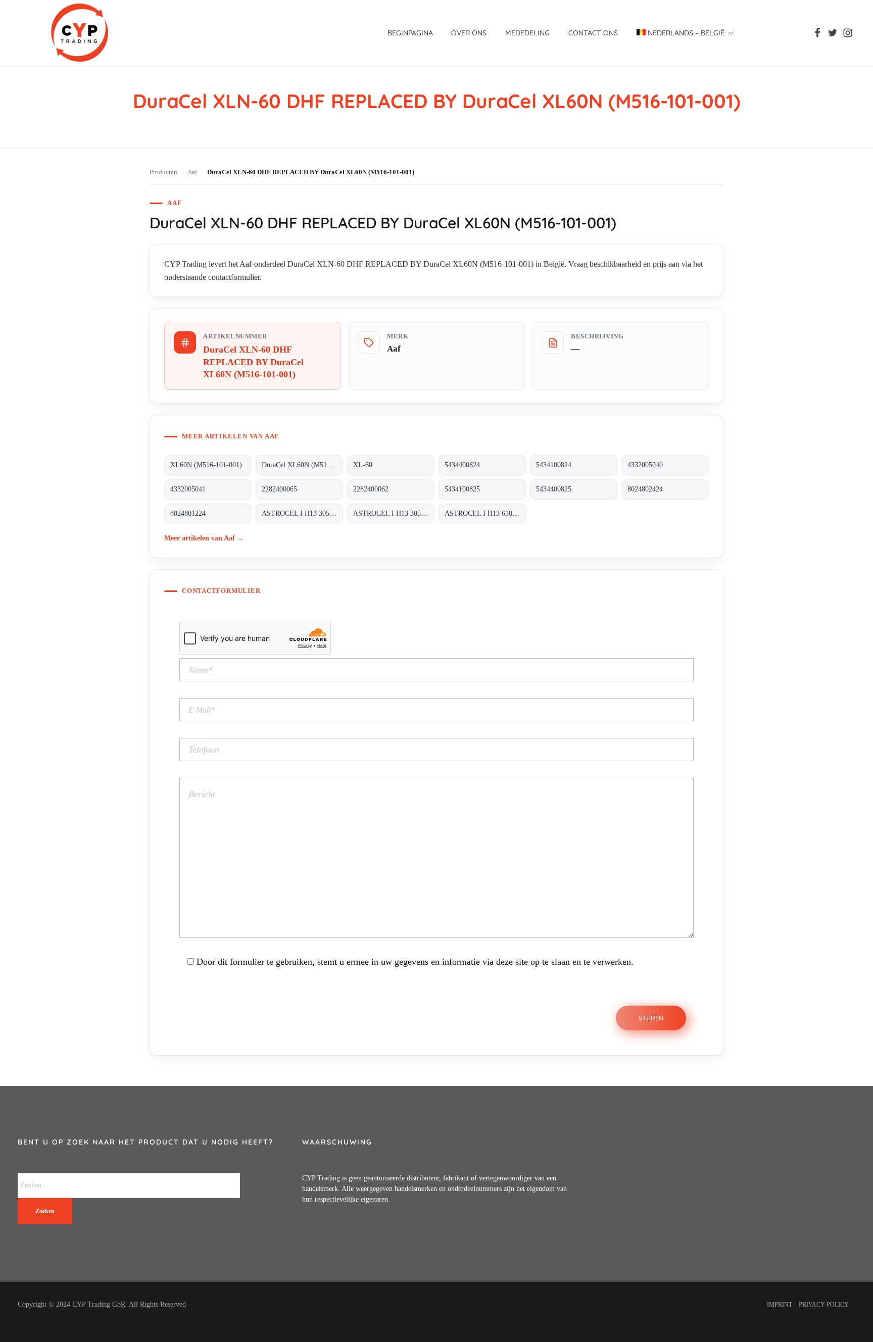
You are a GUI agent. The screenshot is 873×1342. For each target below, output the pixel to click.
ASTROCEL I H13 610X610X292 (485, 513)
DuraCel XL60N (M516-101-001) (302, 465)
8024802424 (645, 489)
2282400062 (371, 489)
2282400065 (279, 489)
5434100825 (462, 489)
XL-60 (362, 465)
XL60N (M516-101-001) (206, 465)
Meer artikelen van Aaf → (204, 538)
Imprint (779, 1304)
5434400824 (462, 465)
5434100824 (553, 465)
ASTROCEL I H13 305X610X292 (393, 513)
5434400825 (553, 489)
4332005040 (645, 465)
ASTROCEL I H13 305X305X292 (302, 513)
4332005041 (188, 489)
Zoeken (45, 1211)
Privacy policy (824, 1304)
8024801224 (188, 513)
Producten (163, 172)
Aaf (192, 172)
